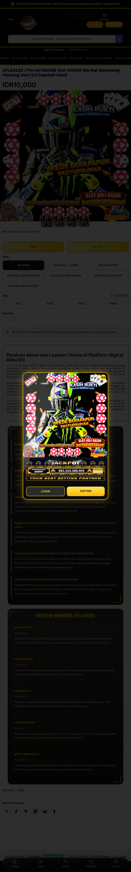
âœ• (103, 377)
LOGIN (45, 491)
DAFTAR (85, 491)
